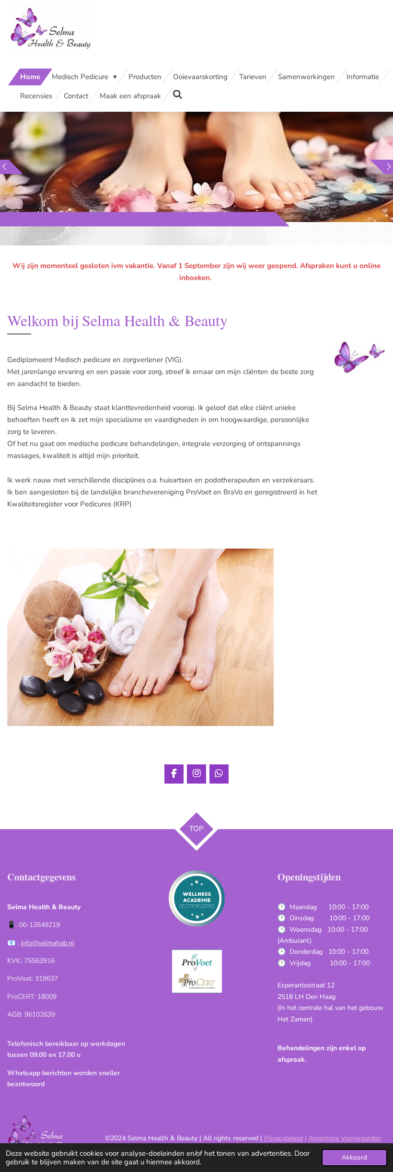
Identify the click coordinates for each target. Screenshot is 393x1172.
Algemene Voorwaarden (345, 1138)
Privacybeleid (283, 1138)
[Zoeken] (177, 95)
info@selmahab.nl (47, 943)
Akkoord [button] (354, 1157)
